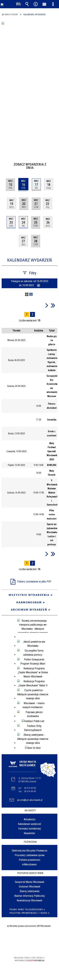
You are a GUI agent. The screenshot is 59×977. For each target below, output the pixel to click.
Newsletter (29, 833)
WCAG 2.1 (39, 948)
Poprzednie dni (6, 163)
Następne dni (54, 163)
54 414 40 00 (30, 788)
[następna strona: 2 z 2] (46, 305)
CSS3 (29, 948)
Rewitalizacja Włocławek (29, 900)
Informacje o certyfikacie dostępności (29, 936)
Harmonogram (29, 602)
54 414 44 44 (30, 791)
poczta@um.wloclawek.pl (30, 800)
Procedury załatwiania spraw (29, 855)
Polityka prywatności (29, 859)
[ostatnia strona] (53, 305)
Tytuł (52, 330)
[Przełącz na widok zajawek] (26, 294)
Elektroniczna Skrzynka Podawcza (29, 850)
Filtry (32, 273)
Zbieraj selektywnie (29, 891)
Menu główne (44, 4)
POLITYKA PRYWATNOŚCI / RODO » (29, 913)
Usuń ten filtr (38, 285)
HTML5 (24, 948)
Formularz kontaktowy (29, 828)
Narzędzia (35, 4)
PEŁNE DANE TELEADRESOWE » (27, 909)
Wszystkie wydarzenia (29, 595)
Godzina (38, 330)
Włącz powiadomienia (18, 4)
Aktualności (29, 819)
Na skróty (30, 810)
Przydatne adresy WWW (30, 873)
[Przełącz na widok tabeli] (31, 294)
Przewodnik (30, 841)
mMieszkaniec (29, 864)
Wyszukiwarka (27, 4)
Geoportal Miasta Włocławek (29, 882)
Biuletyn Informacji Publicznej (29, 895)
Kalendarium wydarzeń (29, 824)
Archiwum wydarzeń (29, 609)
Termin (16, 330)
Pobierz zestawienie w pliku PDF (34, 581)
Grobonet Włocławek (29, 886)
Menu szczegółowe (53, 4)
